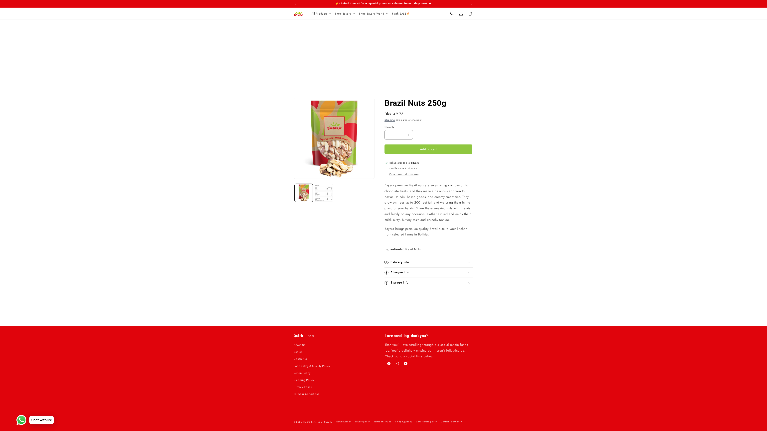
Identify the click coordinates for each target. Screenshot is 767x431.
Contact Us (301, 359)
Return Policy (302, 373)
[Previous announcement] (295, 4)
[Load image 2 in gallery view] (324, 193)
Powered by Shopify (321, 421)
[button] (321, 13)
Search (298, 352)
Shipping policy (403, 421)
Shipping (389, 120)
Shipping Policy (304, 380)
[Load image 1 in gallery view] (304, 193)
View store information (403, 174)
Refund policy (343, 421)
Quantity (389, 127)
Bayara (306, 421)
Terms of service (382, 421)
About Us (299, 345)
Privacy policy (362, 421)
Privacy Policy (303, 387)
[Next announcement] (472, 4)
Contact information (451, 421)
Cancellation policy (426, 421)
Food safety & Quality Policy (312, 366)
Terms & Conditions (306, 394)
